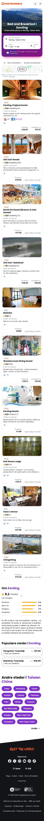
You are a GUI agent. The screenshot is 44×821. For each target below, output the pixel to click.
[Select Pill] (35, 4)
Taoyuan (30, 702)
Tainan (34, 689)
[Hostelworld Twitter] (14, 761)
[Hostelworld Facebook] (9, 761)
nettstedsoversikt (9, 811)
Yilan (6, 702)
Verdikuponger (18, 806)
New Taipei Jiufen (27, 722)
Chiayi (17, 702)
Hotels (21, 776)
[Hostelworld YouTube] (24, 761)
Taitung (20, 695)
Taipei (6, 689)
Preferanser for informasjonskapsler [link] (28, 811)
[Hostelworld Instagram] (19, 761)
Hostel (6, 102)
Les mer (12, 76)
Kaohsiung (20, 689)
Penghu (7, 715)
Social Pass (22, 781)
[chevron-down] (21, 595)
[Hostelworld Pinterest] (29, 761)
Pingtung (28, 708)
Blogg (8, 776)
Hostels (14, 776)
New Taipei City (23, 715)
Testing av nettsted (32, 806)
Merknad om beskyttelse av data (15, 801)
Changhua (8, 722)
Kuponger (8, 806)
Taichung (34, 695)
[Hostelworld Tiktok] (34, 761)
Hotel (5, 310)
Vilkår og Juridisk (34, 801)
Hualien (7, 695)
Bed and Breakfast (31, 776)
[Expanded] (4, 62)
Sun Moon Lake (10, 708)
